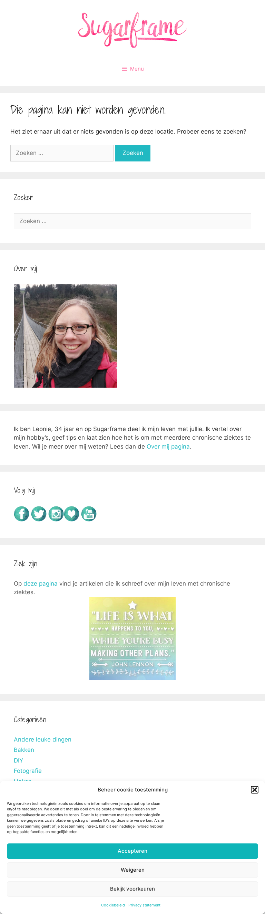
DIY (18, 760)
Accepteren (132, 851)
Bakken (24, 749)
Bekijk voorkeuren (132, 888)
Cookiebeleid (113, 905)
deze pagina (40, 583)
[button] (254, 789)
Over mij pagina (168, 446)
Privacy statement (144, 905)
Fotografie (28, 770)
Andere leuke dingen (42, 739)
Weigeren (133, 869)
